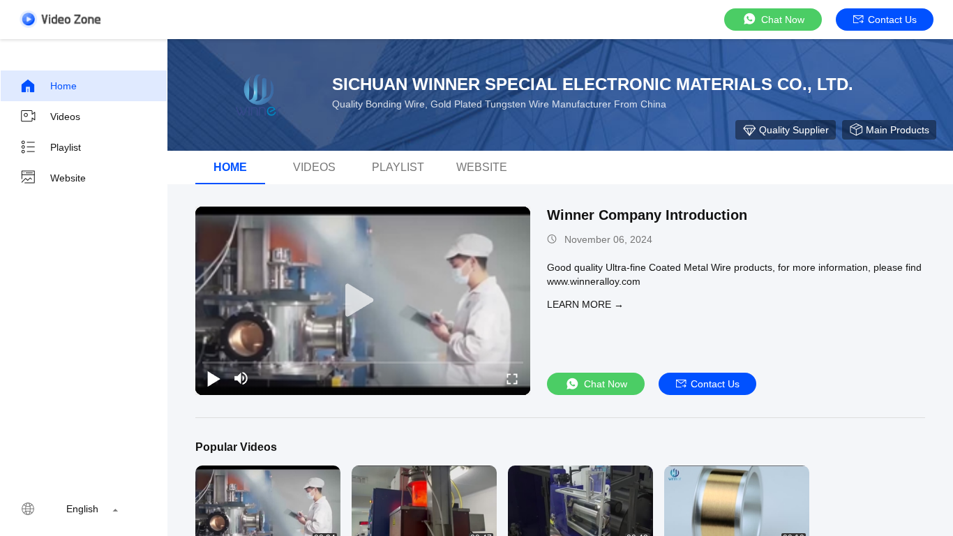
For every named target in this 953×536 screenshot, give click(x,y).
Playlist (65, 147)
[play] (362, 300)
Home (63, 85)
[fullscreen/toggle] (512, 378)
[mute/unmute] (241, 378)
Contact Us (892, 19)
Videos (65, 116)
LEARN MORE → (585, 304)
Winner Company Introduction (647, 215)
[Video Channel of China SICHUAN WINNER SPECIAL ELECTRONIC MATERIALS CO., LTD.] (60, 19)
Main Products (897, 129)
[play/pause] (213, 378)
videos (314, 167)
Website (68, 178)
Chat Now (782, 19)
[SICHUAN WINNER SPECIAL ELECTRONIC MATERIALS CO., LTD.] (258, 95)
